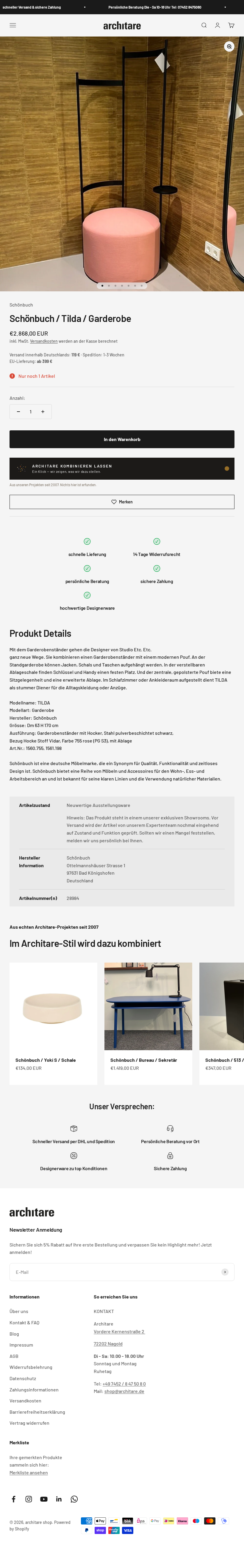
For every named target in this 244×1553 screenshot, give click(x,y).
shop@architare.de (124, 1391)
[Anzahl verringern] (18, 412)
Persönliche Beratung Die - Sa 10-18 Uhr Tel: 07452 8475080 (136, 7)
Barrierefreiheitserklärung (37, 1412)
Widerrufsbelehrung (31, 1367)
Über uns (19, 1311)
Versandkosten (44, 341)
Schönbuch (21, 304)
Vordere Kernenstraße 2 (119, 1331)
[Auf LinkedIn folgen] (59, 1499)
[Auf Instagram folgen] (29, 1499)
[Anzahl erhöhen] (42, 412)
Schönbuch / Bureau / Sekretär (143, 1060)
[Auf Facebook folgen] (14, 1499)
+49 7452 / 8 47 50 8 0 (124, 1383)
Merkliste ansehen (29, 1472)
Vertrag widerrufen (29, 1423)
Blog (14, 1333)
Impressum (21, 1344)
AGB (14, 1356)
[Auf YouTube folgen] (44, 1499)
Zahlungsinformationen (34, 1389)
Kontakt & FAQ (24, 1322)
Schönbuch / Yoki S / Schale (45, 1060)
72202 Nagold (108, 1343)
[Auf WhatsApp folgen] (74, 1499)
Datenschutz (23, 1378)
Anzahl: (17, 398)
